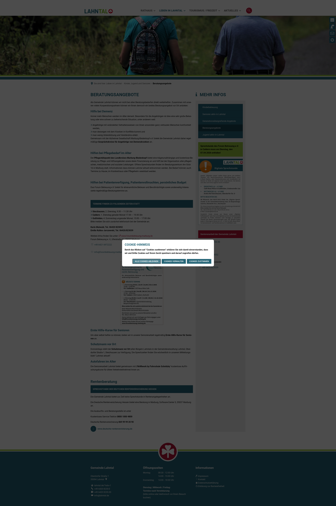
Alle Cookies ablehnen (146, 261)
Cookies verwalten (173, 261)
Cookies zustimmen (199, 261)
